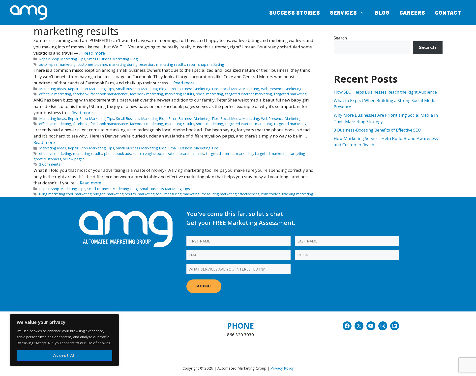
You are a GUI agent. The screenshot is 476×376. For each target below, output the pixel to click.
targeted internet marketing (248, 94)
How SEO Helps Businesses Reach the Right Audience (385, 92)
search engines (191, 153)
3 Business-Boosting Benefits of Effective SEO (377, 130)
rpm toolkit (270, 194)
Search (340, 38)
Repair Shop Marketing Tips (62, 59)
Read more (94, 53)
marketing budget (90, 194)
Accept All (64, 355)
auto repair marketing (57, 64)
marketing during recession (131, 64)
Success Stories (294, 12)
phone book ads (117, 153)
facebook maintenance (109, 94)
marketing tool (150, 194)
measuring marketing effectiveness (230, 194)
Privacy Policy (282, 368)
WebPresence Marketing (281, 88)
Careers (412, 12)
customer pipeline (92, 64)
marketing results (170, 64)
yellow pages (74, 159)
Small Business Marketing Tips (194, 88)
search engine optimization (155, 153)
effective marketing (55, 94)
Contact (448, 12)
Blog (382, 12)
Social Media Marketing (240, 88)
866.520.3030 (240, 335)
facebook (81, 94)
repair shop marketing (205, 64)
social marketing (209, 94)
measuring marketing (182, 194)
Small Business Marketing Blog (112, 59)
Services (343, 12)
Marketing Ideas (52, 88)
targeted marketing (290, 94)
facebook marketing (146, 94)
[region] (64, 340)
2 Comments (49, 164)
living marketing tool (56, 194)
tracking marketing (297, 194)
